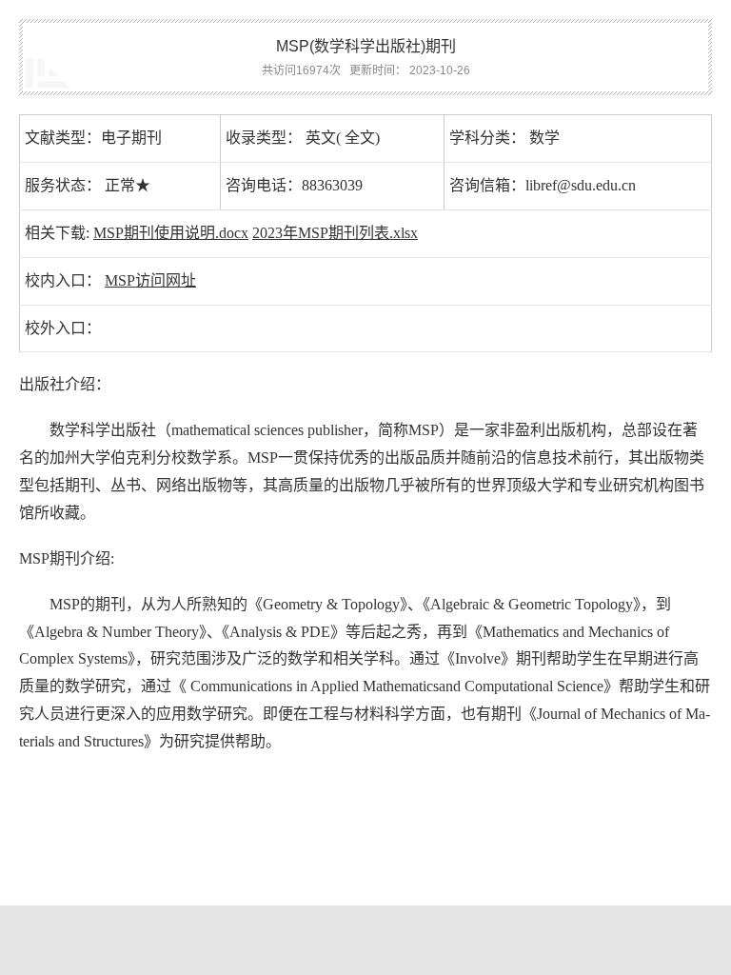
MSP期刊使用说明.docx (170, 233)
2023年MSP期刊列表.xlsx (335, 233)
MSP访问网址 (150, 280)
